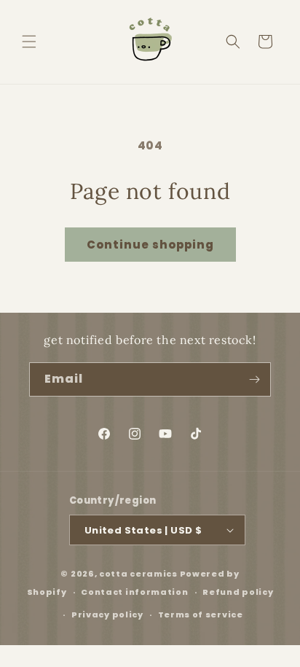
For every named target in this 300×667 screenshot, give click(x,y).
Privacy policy (107, 614)
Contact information (134, 592)
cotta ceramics (138, 574)
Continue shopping (150, 244)
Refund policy (237, 592)
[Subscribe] (254, 379)
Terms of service (200, 614)
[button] (29, 42)
